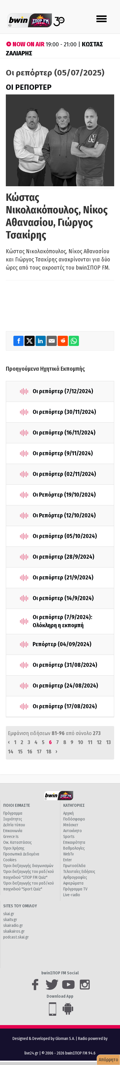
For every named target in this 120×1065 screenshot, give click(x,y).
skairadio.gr (13, 925)
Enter (67, 859)
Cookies (10, 859)
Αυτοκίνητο (72, 830)
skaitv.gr (10, 919)
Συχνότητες (12, 819)
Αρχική (68, 813)
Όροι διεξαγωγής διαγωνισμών (28, 865)
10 (80, 742)
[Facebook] (18, 340)
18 (48, 751)
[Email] (52, 340)
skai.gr (8, 913)
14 (10, 751)
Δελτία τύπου (14, 825)
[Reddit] (63, 340)
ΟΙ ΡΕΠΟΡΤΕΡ (29, 87)
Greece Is (11, 836)
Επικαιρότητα (74, 842)
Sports (69, 836)
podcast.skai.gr (16, 937)
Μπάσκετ (70, 825)
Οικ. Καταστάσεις (17, 842)
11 (90, 742)
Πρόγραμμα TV (75, 889)
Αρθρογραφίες (75, 877)
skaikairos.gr (14, 931)
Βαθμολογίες (74, 848)
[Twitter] (30, 340)
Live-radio (71, 894)
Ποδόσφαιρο (74, 819)
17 (39, 751)
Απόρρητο (108, 1059)
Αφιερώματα (73, 883)
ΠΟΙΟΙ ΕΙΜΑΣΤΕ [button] (16, 805)
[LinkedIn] (41, 340)
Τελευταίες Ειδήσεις (79, 871)
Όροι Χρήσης (13, 848)
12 (99, 742)
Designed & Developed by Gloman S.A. (44, 1038)
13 (108, 742)
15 (20, 751)
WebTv (68, 854)
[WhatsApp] (74, 340)
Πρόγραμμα (12, 813)
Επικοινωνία (12, 830)
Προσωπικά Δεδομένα (21, 854)
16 (29, 751)
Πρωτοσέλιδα (74, 865)
